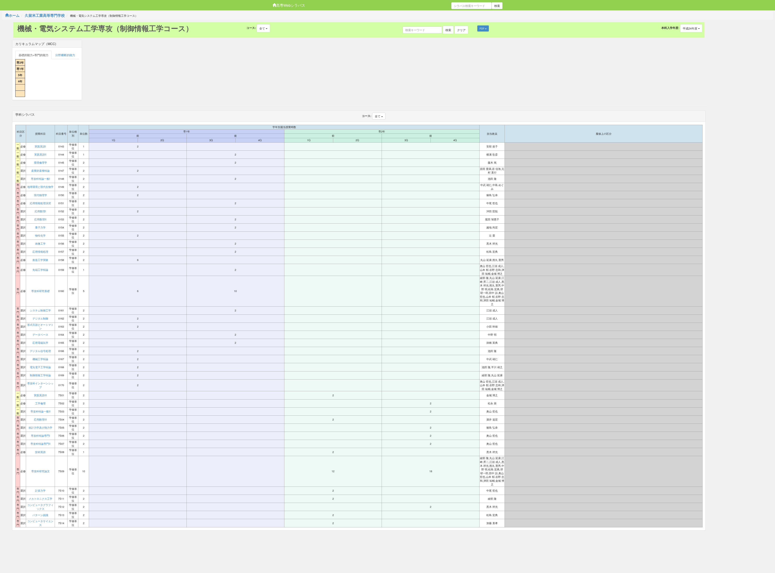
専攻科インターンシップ (40, 385)
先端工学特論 (40, 270)
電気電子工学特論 (40, 367)
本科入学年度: (670, 28)
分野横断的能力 (65, 55)
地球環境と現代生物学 (40, 187)
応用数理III (40, 419)
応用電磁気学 (40, 343)
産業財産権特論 (40, 170)
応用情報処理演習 (40, 203)
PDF (482, 28)
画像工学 (40, 243)
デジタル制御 (40, 318)
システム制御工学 (40, 310)
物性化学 (40, 235)
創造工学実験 (40, 260)
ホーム (14, 15)
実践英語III (40, 395)
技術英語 (40, 452)
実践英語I (40, 146)
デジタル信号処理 (40, 351)
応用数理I (40, 211)
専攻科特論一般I (40, 179)
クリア (461, 30)
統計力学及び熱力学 (40, 427)
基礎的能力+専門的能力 (33, 55)
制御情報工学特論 (40, 375)
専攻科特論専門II (40, 444)
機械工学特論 (40, 359)
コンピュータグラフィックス (40, 507)
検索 (497, 6)
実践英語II (40, 154)
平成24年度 (690, 28)
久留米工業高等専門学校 (45, 15)
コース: (251, 28)
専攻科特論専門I (40, 435)
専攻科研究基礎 (40, 291)
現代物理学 (40, 195)
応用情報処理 (40, 251)
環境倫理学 (40, 162)
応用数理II (40, 219)
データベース (40, 334)
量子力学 (40, 227)
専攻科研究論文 (40, 471)
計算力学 (40, 490)
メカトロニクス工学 (40, 498)
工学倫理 (40, 403)
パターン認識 (40, 515)
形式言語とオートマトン (40, 326)
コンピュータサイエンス (40, 523)
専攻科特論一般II (40, 411)
